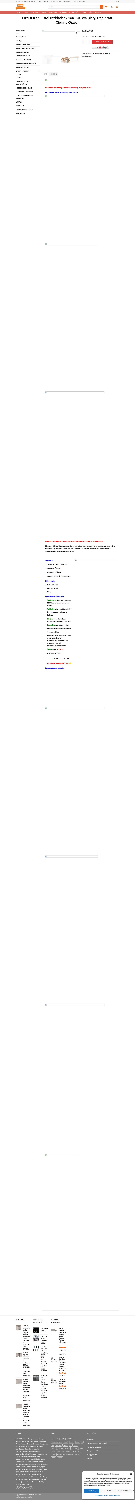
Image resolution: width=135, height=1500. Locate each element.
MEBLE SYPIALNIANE (23, 44)
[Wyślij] (101, 7)
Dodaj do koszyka (102, 41)
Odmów (108, 1491)
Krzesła (20, 77)
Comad (65, 1442)
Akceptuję (91, 1491)
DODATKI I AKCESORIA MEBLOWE (24, 97)
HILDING (67, 1448)
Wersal (54, 1457)
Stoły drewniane (96, 53)
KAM (53, 1451)
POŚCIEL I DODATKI (94, 12)
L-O (63, 1451)
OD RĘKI (83, 12)
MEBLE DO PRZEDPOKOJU (26, 63)
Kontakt (117, 1)
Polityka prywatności (114, 1495)
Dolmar (77, 1442)
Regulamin (90, 1439)
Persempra (69, 1454)
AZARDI (69, 1439)
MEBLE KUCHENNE (23, 56)
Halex (75, 1445)
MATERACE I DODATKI (32, 12)
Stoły (19, 74)
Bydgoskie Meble (57, 1442)
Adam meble (55, 1439)
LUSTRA (19, 102)
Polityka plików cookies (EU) (97, 1443)
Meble (19, 12)
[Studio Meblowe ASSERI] (30, 7)
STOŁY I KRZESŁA (22, 71)
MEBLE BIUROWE (22, 67)
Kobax (58, 1451)
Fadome (65, 1445)
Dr (82, 1442)
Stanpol (77, 1454)
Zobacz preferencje (125, 1491)
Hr (72, 1448)
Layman (68, 1451)
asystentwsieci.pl (27, 1497)
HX (76, 1448)
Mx (79, 1451)
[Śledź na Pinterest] (31, 1487)
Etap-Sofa (58, 1445)
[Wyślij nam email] (28, 1487)
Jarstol (81, 1448)
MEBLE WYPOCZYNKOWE (25, 48)
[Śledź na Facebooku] (17, 1487)
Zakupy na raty (92, 1455)
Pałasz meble (61, 1454)
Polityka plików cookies (101, 1495)
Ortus (53, 1454)
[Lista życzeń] (106, 6)
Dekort (71, 1442)
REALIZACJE (20, 113)
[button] (131, 1474)
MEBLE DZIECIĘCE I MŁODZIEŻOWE (23, 83)
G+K (70, 1445)
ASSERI (63, 1439)
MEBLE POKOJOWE (23, 52)
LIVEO (74, 1451)
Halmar (89, 56)
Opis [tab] (45, 74)
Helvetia (60, 1448)
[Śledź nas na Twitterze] (24, 1487)
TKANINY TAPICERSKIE (49, 12)
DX (53, 1445)
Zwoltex (60, 1457)
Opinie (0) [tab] (53, 74)
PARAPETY (63, 12)
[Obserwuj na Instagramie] (21, 1487)
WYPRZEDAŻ (73, 12)
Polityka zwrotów (93, 1451)
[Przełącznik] (39, 71)
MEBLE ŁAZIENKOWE (24, 88)
